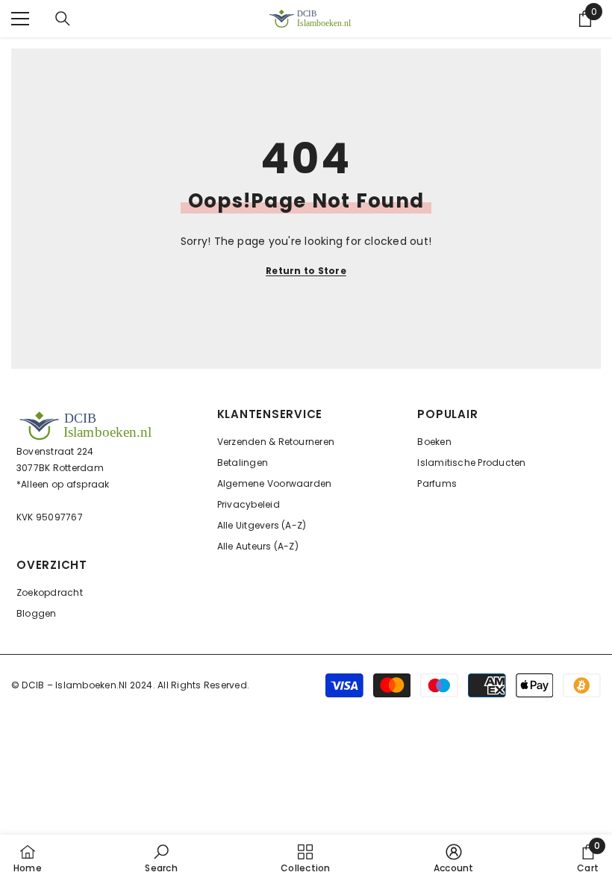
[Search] (63, 19)
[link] (160, 858)
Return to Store (306, 270)
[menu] (20, 19)
